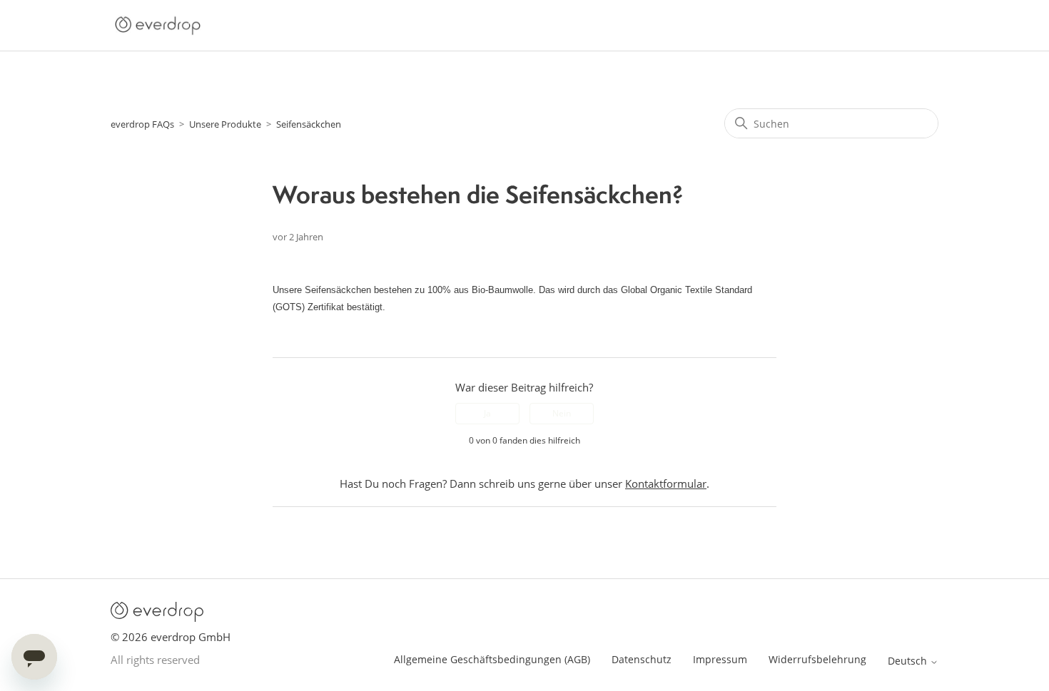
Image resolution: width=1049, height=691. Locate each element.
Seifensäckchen (308, 124)
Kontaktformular (665, 483)
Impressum (720, 659)
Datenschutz (642, 659)
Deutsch (909, 661)
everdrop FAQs (142, 124)
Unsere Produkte (225, 124)
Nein (561, 413)
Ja (487, 413)
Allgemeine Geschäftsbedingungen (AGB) (492, 659)
